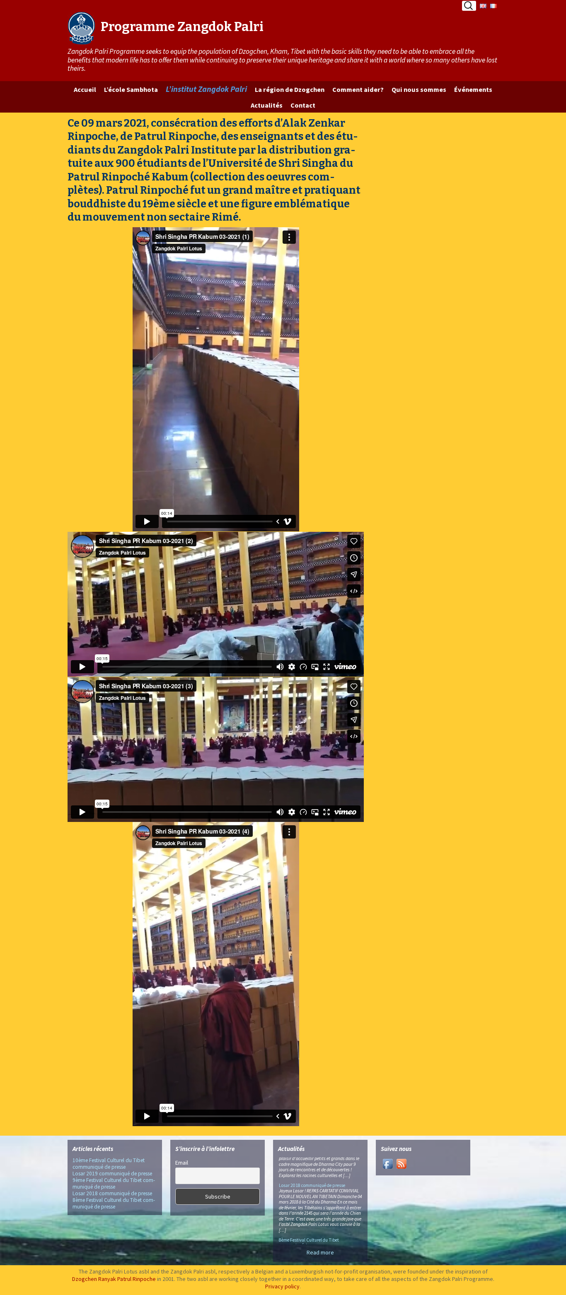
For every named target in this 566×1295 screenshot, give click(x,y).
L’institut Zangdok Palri (206, 89)
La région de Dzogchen (289, 89)
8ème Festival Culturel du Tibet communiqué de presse (114, 1203)
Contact (302, 105)
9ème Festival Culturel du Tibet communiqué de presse (114, 1183)
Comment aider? (358, 89)
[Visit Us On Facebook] (387, 1163)
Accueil (85, 89)
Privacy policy (282, 1286)
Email (181, 1162)
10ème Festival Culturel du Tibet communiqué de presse (109, 1163)
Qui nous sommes (419, 89)
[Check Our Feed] (401, 1163)
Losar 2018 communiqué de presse (112, 1193)
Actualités (267, 105)
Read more (320, 1252)
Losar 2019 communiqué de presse (112, 1173)
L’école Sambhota (131, 89)
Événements (473, 89)
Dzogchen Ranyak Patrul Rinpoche (114, 1279)
